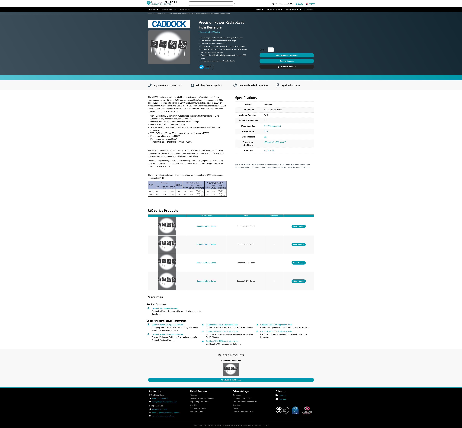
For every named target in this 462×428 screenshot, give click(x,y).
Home (150, 13)
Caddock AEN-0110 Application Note (276, 331)
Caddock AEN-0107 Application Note (222, 341)
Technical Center (273, 9)
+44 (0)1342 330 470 (284, 4)
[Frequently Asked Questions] (235, 85)
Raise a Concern (196, 411)
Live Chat (193, 405)
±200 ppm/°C (280, 142)
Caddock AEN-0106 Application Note (222, 331)
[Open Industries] (189, 9)
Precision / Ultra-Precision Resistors (196, 13)
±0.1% (266, 151)
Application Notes (291, 85)
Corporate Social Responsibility (245, 402)
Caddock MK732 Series (206, 281)
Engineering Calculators (199, 402)
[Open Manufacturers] (175, 9)
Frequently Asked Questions (253, 85)
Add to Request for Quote (287, 55)
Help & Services (292, 9)
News (258, 9)
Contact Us (309, 9)
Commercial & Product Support (202, 398)
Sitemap (236, 408)
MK (265, 137)
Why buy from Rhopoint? (209, 85)
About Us (193, 395)
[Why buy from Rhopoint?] (192, 85)
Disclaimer (237, 405)
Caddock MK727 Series (206, 263)
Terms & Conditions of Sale (243, 411)
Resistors (177, 13)
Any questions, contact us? (167, 85)
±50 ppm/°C (269, 142)
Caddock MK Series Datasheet (165, 308)
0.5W (266, 131)
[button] (148, 369)
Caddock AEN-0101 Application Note (167, 325)
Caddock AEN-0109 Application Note (276, 325)
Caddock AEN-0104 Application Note (167, 334)
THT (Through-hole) (272, 126)
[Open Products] (157, 9)
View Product (298, 226)
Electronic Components (163, 13)
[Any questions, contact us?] (150, 85)
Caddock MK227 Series (206, 226)
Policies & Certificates (198, 408)
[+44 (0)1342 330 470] (273, 4)
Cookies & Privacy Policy (242, 398)
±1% (272, 151)
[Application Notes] (278, 85)
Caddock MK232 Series (206, 244)
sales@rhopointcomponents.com (164, 402)
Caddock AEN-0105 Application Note (222, 325)
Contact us (237, 395)
